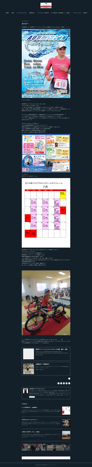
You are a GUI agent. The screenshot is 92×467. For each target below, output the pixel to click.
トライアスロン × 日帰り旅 (43, 12)
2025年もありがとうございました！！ (30, 419)
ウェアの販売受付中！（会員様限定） (30, 407)
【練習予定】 (32, 12)
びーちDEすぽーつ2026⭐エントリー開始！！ (61, 12)
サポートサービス (77, 12)
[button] (7, 13)
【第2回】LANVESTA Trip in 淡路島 (30, 431)
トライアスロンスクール (21, 12)
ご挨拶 (12, 12)
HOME (7, 12)
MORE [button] (84, 12)
